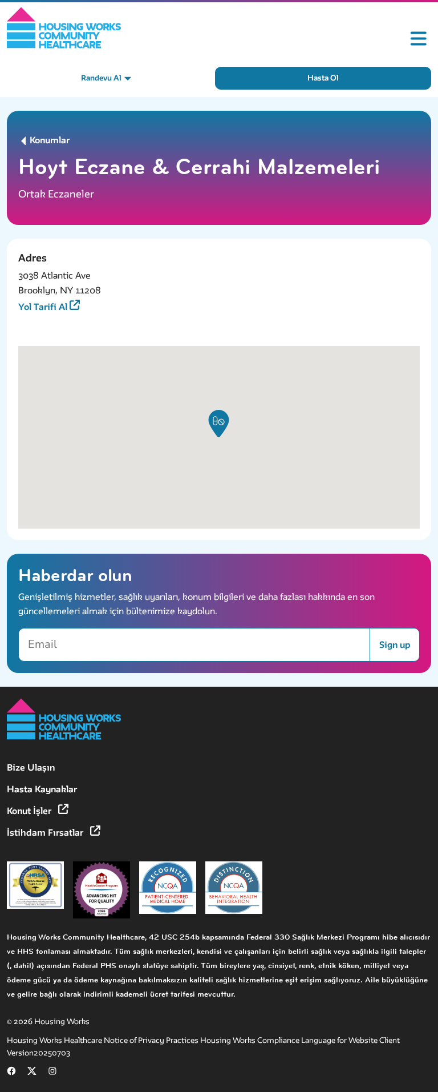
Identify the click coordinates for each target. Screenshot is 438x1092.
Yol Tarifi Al (44, 306)
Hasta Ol (323, 78)
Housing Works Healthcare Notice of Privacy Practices (103, 1040)
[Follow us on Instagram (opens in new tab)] (52, 1073)
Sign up (394, 644)
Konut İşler (30, 810)
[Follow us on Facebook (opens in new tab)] (11, 1073)
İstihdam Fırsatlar (46, 832)
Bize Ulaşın (31, 767)
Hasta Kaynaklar (42, 789)
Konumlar (48, 140)
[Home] (64, 28)
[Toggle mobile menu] (418, 39)
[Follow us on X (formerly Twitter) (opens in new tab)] (31, 1073)
